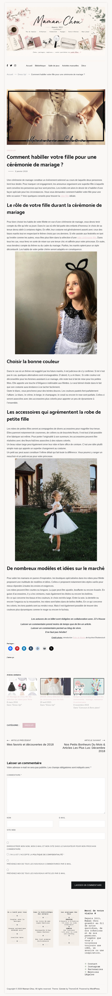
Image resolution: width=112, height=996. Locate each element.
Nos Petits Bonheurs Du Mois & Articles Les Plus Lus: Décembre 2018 (84, 746)
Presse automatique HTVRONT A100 (17, 929)
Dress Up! (11, 151)
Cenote (62, 989)
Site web (11, 830)
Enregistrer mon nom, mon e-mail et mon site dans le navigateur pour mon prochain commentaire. (51, 847)
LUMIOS (69, 928)
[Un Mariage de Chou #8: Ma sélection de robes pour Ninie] (22, 686)
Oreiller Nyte (17, 937)
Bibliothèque (40, 66)
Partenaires (95, 969)
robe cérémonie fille (86, 237)
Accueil (29, 66)
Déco (83, 66)
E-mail (62, 818)
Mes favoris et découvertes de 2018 (30, 742)
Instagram (94, 966)
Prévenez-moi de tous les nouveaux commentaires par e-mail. (39, 864)
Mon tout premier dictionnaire (43, 940)
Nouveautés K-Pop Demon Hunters (43, 931)
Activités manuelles (70, 66)
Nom (9, 818)
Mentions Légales (92, 973)
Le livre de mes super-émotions (43, 922)
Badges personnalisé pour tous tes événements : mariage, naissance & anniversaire (88, 699)
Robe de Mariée (79, 638)
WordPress (95, 989)
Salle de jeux (53, 66)
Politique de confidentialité (48, 855)
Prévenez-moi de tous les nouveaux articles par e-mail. (36, 873)
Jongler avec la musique (17, 920)
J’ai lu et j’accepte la (37, 855)
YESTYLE (69, 919)
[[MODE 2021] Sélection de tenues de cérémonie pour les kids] (55, 686)
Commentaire (14, 775)
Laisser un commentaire (88, 885)
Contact (92, 964)
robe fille (65, 196)
